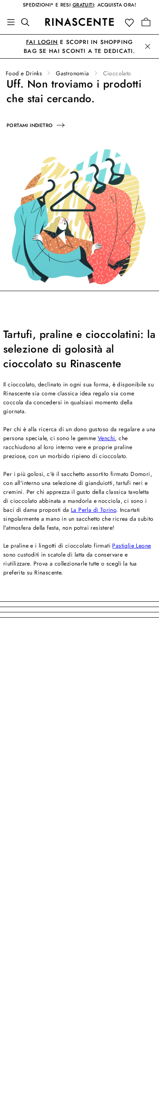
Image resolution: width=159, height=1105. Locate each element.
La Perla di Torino (93, 510)
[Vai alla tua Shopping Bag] (145, 22)
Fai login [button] (42, 42)
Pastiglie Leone (131, 546)
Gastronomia (72, 73)
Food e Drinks (24, 73)
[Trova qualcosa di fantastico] (27, 22)
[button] (131, 22)
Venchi (106, 438)
